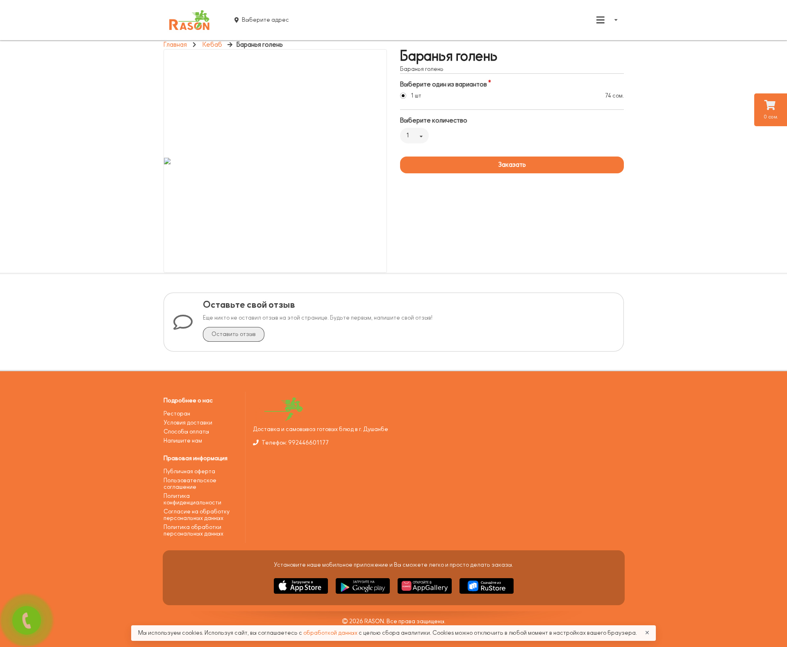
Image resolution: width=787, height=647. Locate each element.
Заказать (512, 164)
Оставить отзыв (234, 334)
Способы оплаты (186, 432)
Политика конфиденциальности (192, 499)
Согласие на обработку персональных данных (197, 515)
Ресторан (177, 414)
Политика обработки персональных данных (193, 530)
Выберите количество (433, 120)
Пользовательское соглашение (190, 483)
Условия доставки (188, 423)
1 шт (416, 96)
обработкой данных (331, 633)
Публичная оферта (189, 471)
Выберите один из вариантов (443, 84)
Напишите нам (183, 441)
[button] (301, 595)
